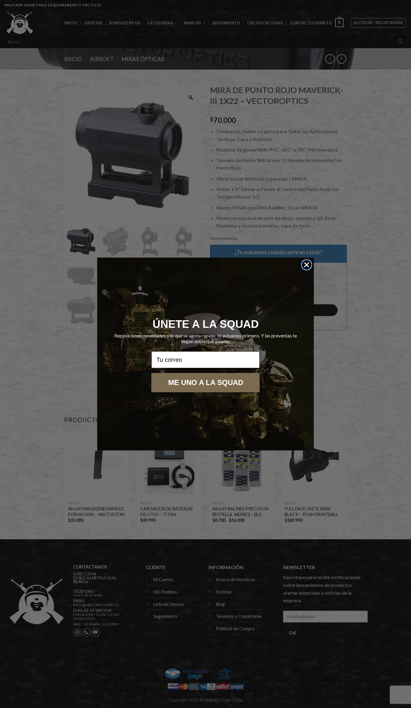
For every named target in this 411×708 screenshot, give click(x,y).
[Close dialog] (306, 265)
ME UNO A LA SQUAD (205, 382)
